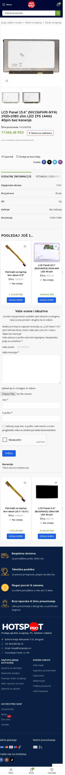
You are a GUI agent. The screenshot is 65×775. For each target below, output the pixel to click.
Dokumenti (38, 675)
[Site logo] (31, 4)
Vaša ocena (8, 347)
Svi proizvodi (7, 709)
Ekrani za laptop (53, 22)
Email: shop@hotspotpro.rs (18, 648)
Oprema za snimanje (11, 668)
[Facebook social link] (44, 162)
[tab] (16, 176)
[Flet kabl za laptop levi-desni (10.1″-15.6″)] (16, 492)
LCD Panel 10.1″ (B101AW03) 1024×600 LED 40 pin (46, 268)
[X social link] (49, 162)
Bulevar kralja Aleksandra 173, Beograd (24, 639)
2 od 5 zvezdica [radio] (20, 347)
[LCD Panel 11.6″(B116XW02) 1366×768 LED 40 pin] (47, 492)
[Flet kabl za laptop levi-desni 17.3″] (16, 255)
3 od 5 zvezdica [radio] (23, 347)
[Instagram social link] (6, 760)
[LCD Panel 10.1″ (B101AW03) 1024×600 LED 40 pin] (47, 252)
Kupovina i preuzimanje (44, 670)
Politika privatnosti (42, 685)
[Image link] (48, 746)
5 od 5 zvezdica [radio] (28, 347)
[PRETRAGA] (57, 13)
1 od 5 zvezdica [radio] (18, 347)
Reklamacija (39, 680)
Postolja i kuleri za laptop (13, 678)
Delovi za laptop (33, 22)
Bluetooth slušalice (10, 673)
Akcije (4, 714)
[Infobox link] (31, 556)
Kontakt (5, 724)
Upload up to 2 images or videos (19, 388)
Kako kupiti (38, 665)
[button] (4, 56)
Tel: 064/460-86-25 (14, 643)
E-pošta (7, 412)
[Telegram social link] (55, 162)
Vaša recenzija (10, 352)
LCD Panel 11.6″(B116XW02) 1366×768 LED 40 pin (47, 511)
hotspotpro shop (11, 704)
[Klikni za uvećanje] (6, 80)
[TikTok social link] (12, 760)
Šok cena (6, 719)
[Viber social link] (60, 162)
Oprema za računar (10, 688)
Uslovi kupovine (40, 691)
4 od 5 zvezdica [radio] (25, 347)
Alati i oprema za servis (12, 683)
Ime (5, 399)
